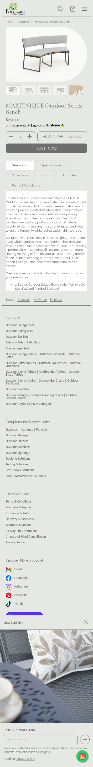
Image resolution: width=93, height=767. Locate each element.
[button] (60, 9)
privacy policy (25, 759)
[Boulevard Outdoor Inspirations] (28, 9)
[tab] (20, 165)
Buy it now (46, 148)
